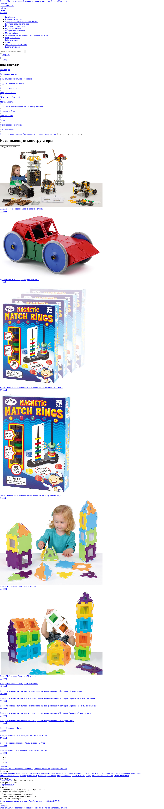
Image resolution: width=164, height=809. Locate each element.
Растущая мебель (12, 38)
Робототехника (11, 40)
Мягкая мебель (11, 33)
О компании (27, 1)
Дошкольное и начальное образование (21, 21)
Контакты (62, 1)
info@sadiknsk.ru (7, 785)
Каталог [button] (3, 13)
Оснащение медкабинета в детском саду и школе (26, 35)
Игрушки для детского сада (17, 24)
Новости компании (42, 1)
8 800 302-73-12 (7, 6)
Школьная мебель (12, 47)
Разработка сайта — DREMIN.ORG (44, 801)
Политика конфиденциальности (14, 801)
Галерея (54, 1)
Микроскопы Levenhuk (15, 31)
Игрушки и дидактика (15, 26)
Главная (3, 1)
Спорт (8, 42)
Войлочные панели (13, 19)
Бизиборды (10, 17)
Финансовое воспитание (16, 44)
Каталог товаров (14, 1)
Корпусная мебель (13, 28)
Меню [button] (2, 10)
